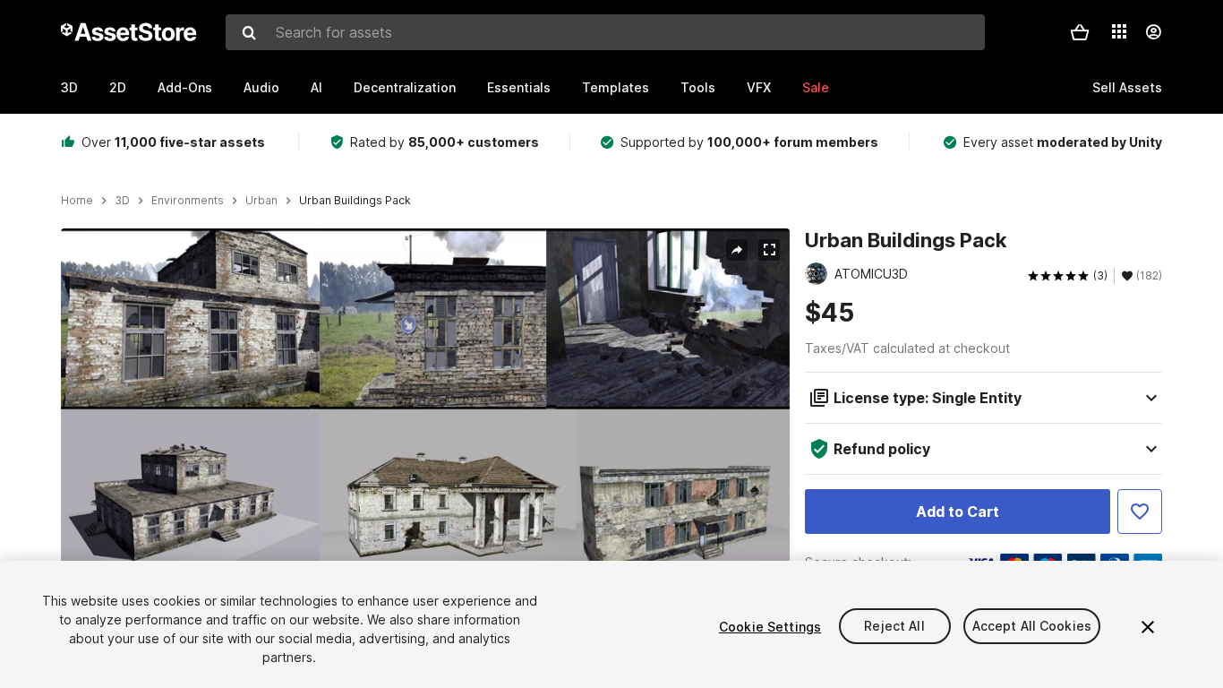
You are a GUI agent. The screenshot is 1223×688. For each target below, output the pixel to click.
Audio (261, 87)
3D (69, 87)
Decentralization (405, 87)
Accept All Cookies (1032, 626)
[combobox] (605, 32)
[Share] (737, 250)
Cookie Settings (770, 626)
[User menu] (1153, 32)
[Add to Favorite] (1139, 511)
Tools (697, 87)
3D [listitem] (122, 200)
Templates (615, 87)
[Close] (1148, 627)
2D (117, 87)
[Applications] (1119, 31)
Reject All (894, 626)
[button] (1079, 32)
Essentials (519, 87)
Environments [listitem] (187, 200)
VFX (759, 87)
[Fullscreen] (769, 250)
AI (316, 87)
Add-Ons (185, 87)
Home (77, 200)
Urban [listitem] (261, 200)
